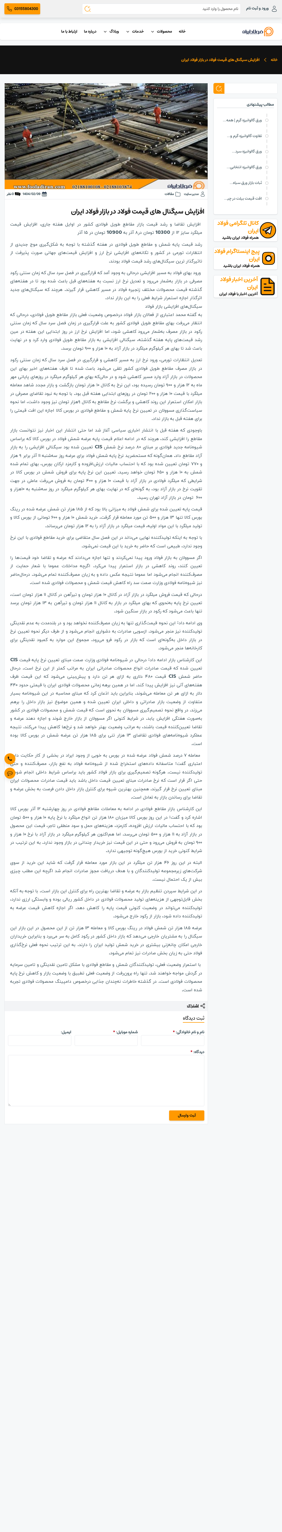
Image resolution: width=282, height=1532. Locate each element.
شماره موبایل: (125, 1032)
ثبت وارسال (187, 1115)
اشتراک (193, 1006)
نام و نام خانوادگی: (188, 1032)
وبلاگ (114, 31)
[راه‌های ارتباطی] (9, 773)
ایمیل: (66, 1032)
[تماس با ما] (9, 758)
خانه (182, 31)
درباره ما (90, 31)
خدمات (138, 31)
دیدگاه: (197, 1052)
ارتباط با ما (69, 31)
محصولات (164, 31)
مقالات (169, 194)
